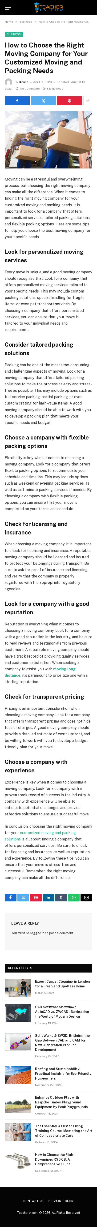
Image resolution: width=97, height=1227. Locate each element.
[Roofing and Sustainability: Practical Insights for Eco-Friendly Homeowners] (18, 1075)
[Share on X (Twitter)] (43, 100)
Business (14, 34)
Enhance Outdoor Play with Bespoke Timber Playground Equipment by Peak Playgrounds (61, 1102)
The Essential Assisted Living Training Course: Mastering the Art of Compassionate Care (63, 1130)
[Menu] (8, 7)
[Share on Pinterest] (69, 100)
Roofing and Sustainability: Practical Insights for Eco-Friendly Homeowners (63, 1073)
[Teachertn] (49, 7)
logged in (37, 933)
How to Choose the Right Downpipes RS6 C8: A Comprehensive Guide (55, 1159)
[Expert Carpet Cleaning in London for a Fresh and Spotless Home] (18, 988)
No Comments (30, 88)
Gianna (23, 82)
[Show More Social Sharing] (87, 100)
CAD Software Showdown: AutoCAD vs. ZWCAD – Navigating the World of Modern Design (62, 1011)
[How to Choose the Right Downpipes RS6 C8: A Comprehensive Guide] (18, 1161)
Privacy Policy (61, 1201)
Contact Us (33, 1201)
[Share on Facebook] (17, 100)
